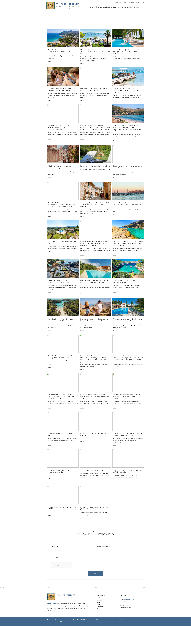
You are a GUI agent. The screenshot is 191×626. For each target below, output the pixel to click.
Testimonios (128, 7)
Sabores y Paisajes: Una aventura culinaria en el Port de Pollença (60, 281)
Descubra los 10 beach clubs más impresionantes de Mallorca (60, 320)
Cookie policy (100, 606)
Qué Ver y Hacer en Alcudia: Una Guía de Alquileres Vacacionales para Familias (95, 204)
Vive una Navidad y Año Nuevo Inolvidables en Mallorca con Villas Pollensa (126, 90)
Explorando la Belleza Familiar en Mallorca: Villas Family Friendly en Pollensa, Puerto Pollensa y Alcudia (93, 357)
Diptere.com (64, 621)
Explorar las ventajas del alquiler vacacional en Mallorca (125, 281)
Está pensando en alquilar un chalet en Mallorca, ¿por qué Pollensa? (127, 434)
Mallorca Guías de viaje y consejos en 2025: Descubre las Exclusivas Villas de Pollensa (95, 51)
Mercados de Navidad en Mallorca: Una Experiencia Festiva (93, 89)
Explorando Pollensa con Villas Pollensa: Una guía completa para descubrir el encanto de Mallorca (128, 243)
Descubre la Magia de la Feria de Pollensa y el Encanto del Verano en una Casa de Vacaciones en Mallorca (62, 204)
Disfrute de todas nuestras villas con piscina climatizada (94, 508)
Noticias (120, 7)
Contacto (136, 7)
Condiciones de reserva (103, 598)
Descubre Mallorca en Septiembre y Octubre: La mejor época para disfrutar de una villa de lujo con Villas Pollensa (95, 127)
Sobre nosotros (101, 595)
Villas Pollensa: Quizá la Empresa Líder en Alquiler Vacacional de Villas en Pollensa (127, 51)
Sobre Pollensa (105, 7)
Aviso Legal (100, 602)
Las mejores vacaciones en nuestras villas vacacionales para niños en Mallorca (126, 396)
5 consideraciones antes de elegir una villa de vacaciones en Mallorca (127, 320)
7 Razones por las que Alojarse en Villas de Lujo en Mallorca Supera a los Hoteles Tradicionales (63, 127)
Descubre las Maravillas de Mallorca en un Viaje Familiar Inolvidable (63, 357)
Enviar (95, 573)
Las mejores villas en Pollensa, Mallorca (95, 166)
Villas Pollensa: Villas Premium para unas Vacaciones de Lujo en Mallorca (127, 204)
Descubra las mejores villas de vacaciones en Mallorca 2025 (59, 51)
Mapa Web (99, 600)
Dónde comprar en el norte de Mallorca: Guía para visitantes (59, 167)
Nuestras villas (94, 7)
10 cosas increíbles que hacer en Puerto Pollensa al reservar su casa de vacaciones (94, 396)
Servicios (114, 7)
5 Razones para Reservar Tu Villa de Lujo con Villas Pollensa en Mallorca (61, 89)
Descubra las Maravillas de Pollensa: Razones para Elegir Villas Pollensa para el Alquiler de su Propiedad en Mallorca (128, 357)
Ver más (49, 61)
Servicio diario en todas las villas (92, 470)
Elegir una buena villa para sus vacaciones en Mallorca (59, 471)
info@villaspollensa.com (136, 2)
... (55, 58)
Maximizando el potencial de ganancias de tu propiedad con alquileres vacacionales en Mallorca (95, 282)
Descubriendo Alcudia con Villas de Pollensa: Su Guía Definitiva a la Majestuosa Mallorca (93, 243)
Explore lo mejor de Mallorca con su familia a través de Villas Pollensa (94, 320)
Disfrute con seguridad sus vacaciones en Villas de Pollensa (127, 471)
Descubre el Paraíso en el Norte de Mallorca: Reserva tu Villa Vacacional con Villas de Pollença (62, 396)
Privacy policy (100, 604)
